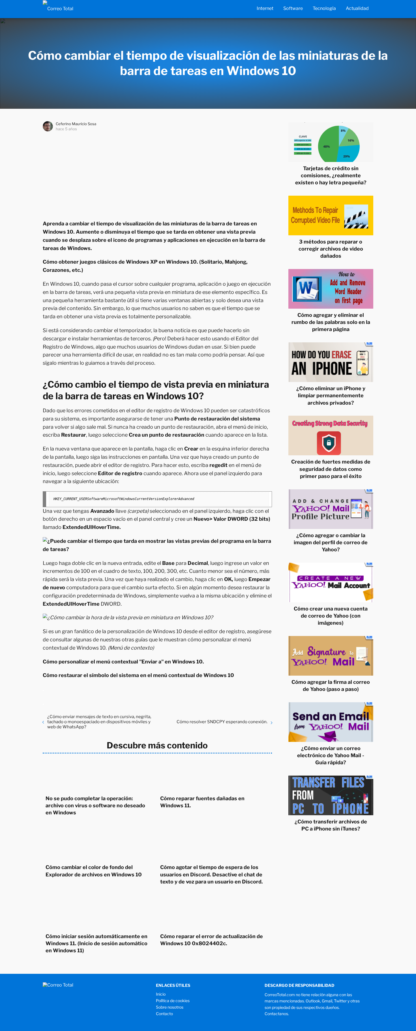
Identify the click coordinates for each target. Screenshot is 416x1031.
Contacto (164, 1013)
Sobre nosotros (169, 1007)
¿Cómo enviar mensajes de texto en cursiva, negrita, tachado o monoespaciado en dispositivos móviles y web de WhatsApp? (99, 721)
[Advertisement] (157, 174)
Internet (265, 8)
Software (293, 8)
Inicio (161, 994)
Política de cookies (173, 1000)
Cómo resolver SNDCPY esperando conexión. (222, 721)
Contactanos (276, 1013)
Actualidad (357, 8)
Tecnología (324, 8)
